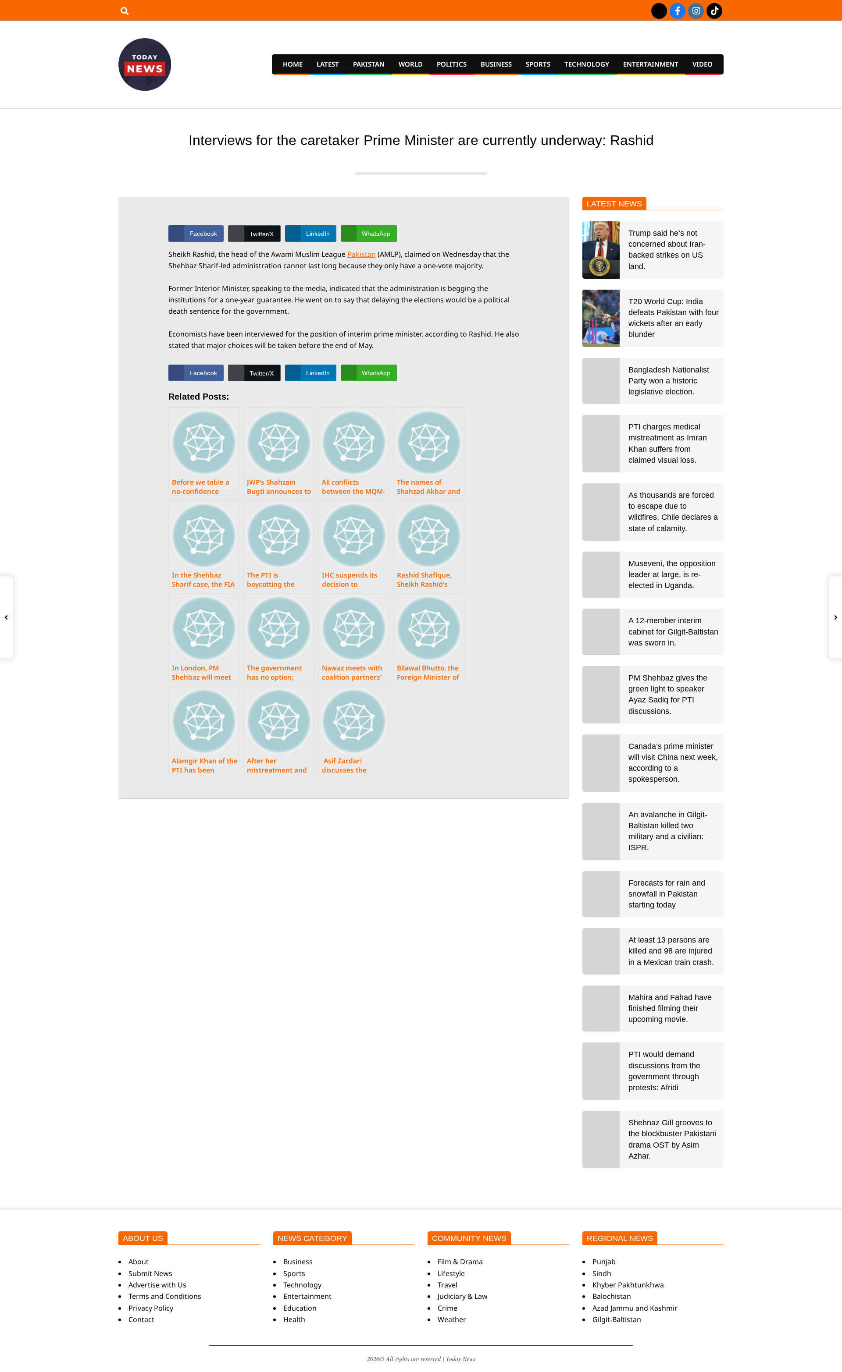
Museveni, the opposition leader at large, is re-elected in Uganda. (672, 574)
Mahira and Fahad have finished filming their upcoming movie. (670, 1008)
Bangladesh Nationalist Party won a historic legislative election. (668, 380)
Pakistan (361, 254)
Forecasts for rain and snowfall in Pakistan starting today (666, 894)
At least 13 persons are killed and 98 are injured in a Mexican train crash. (671, 951)
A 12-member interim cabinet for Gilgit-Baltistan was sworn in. (673, 631)
